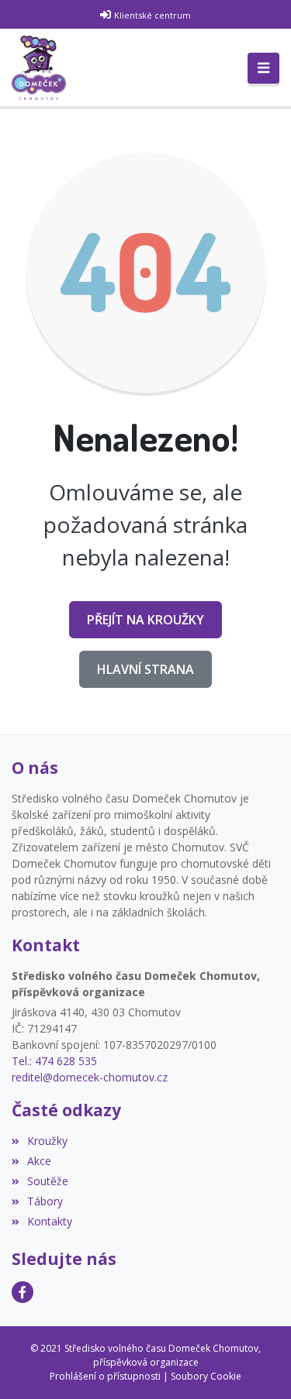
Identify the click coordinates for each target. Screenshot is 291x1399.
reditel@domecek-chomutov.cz (90, 1077)
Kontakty (49, 1221)
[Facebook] (22, 1292)
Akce (39, 1160)
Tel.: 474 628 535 (54, 1061)
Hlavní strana (145, 669)
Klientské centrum (152, 15)
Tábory (45, 1201)
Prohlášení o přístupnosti (105, 1376)
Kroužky (47, 1140)
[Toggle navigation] (263, 68)
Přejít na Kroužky (145, 619)
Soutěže (47, 1181)
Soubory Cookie (206, 1376)
